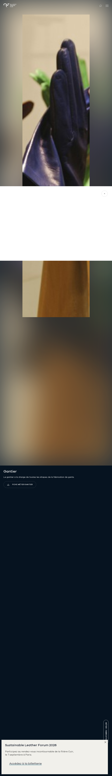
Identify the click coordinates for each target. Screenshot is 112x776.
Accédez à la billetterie (25, 764)
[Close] (106, 743)
